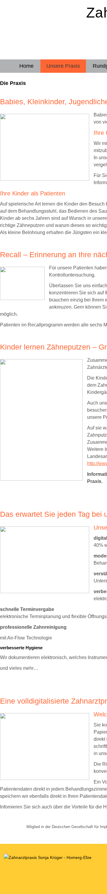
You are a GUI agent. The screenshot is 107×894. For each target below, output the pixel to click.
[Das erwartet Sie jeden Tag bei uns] (49, 591)
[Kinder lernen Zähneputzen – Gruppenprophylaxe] (46, 478)
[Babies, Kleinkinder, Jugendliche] (49, 178)
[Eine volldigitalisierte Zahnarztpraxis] (49, 778)
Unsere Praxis (63, 66)
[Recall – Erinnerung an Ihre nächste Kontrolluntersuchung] (27, 298)
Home (26, 66)
